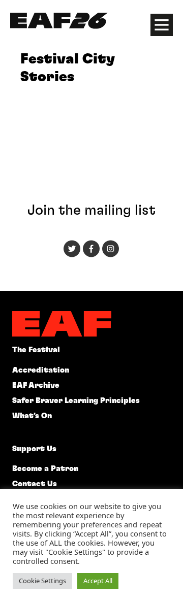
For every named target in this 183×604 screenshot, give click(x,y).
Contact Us (34, 484)
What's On (32, 416)
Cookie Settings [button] (42, 580)
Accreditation (40, 370)
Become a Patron (45, 469)
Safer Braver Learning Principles (76, 401)
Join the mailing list (91, 211)
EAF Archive (35, 385)
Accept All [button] (97, 580)
